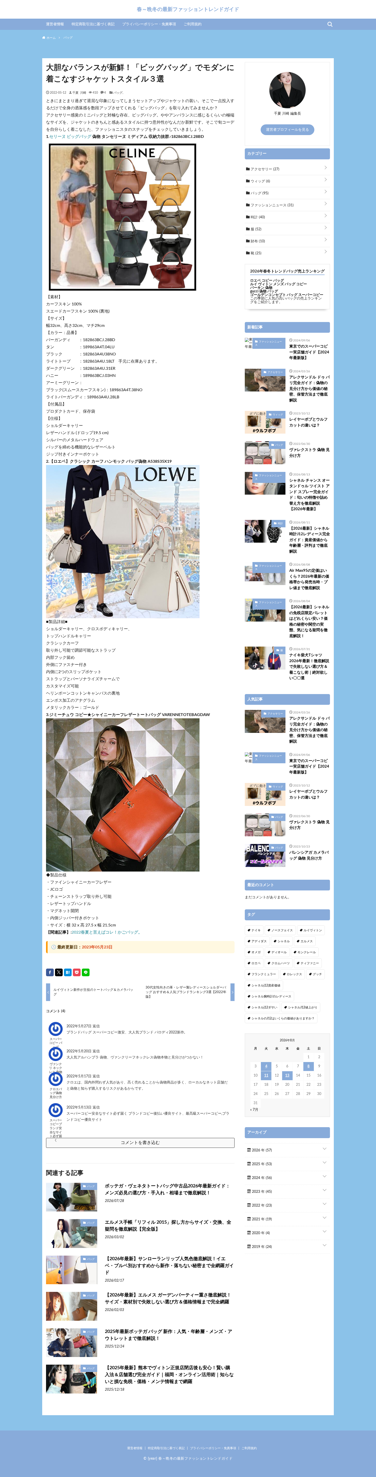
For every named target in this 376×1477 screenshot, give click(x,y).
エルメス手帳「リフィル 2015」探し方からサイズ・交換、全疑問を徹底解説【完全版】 (168, 1226)
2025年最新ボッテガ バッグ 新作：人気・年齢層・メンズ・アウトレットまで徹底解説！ (168, 1335)
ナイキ (256, 930)
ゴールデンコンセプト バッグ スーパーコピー (286, 295)
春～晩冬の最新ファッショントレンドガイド (188, 9)
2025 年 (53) (261, 1164)
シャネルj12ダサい (264, 1007)
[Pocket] (77, 972)
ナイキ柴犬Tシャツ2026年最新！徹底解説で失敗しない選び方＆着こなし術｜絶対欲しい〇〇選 (309, 666)
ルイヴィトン (313, 930)
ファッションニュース (272, 205)
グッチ (317, 974)
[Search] (330, 24)
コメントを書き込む (140, 1142)
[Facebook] (50, 972)
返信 (96, 1026)
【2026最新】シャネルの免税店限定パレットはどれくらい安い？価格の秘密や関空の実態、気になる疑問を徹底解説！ (309, 621)
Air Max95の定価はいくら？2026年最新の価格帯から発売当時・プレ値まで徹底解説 (309, 579)
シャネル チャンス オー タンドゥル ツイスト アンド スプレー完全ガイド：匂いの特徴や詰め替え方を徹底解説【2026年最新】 (309, 495)
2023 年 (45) (261, 1192)
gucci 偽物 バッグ (264, 291)
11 (266, 1075)
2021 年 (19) (261, 1219)
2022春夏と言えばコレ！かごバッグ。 (107, 932)
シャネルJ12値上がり (302, 1007)
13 (287, 1075)
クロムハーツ (280, 963)
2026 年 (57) (261, 1150)
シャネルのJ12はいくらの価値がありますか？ (283, 1018)
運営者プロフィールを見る (287, 130)
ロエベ (256, 963)
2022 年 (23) (261, 1205)
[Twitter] (59, 972)
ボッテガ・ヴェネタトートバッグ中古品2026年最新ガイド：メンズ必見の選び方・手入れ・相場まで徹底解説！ (167, 1189)
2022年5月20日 (80, 1051)
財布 (257, 241)
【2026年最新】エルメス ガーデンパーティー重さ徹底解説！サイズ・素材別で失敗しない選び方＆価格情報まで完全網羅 (168, 1298)
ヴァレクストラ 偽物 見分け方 (309, 453)
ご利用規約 (193, 24)
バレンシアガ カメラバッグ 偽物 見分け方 (309, 855)
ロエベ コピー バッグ (267, 280)
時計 (257, 217)
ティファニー (310, 963)
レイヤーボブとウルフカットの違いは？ (308, 422)
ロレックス (294, 974)
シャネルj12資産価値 (265, 985)
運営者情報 (55, 24)
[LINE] (86, 972)
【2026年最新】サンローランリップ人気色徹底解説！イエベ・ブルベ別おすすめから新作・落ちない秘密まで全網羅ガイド (169, 1266)
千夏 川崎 (79, 92)
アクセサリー (264, 169)
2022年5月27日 (80, 1026)
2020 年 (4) (260, 1233)
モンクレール (306, 952)
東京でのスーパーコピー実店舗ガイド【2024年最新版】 (309, 352)
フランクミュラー (263, 974)
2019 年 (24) (261, 1247)
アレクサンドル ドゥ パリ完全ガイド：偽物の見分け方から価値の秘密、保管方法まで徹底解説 (309, 388)
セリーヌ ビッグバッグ (70, 137)
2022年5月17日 (80, 1076)
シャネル (284, 941)
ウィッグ (260, 181)
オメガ (256, 952)
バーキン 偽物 (261, 288)
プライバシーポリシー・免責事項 (149, 24)
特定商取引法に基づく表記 (93, 24)
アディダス (259, 941)
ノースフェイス (282, 930)
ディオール (279, 952)
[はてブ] (68, 972)
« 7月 (254, 1110)
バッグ (118, 92)
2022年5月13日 (80, 1107)
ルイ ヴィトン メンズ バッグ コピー (278, 284)
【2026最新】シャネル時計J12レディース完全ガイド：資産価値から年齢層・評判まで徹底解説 (309, 540)
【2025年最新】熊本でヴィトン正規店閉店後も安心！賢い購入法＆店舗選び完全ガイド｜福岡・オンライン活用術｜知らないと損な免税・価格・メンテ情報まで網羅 (169, 1375)
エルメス (307, 941)
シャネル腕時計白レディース (271, 996)
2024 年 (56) (261, 1178)
